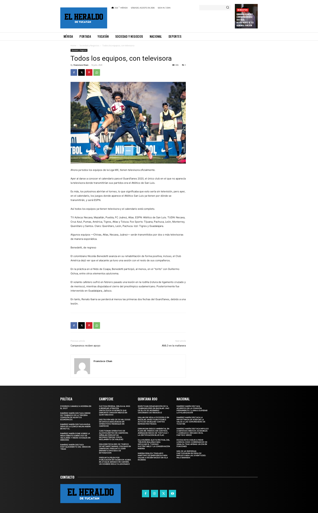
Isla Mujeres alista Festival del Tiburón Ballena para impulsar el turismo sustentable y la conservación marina (154, 444)
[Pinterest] (89, 72)
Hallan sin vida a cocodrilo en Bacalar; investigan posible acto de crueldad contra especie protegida (153, 420)
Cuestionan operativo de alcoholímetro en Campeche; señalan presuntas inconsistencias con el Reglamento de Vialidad (113, 435)
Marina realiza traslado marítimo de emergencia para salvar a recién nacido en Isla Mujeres (153, 456)
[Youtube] (172, 493)
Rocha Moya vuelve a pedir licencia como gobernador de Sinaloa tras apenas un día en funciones (192, 443)
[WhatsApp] (96, 72)
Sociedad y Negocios (89, 45)
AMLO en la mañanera (174, 345)
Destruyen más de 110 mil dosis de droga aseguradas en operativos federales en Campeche (114, 423)
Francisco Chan (81, 65)
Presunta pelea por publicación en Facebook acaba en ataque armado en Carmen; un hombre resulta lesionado (115, 461)
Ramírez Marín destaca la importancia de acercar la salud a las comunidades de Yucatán (191, 420)
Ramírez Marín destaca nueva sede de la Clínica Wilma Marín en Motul (75, 426)
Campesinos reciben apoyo (85, 345)
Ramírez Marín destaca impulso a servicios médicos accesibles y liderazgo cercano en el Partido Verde (193, 432)
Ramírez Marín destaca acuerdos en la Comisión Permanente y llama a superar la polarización (192, 409)
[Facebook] (74, 72)
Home (73, 45)
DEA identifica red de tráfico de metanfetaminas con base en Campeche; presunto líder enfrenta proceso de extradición (115, 448)
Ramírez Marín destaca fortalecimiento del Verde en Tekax (75, 447)
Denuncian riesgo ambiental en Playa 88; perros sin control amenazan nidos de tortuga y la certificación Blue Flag (153, 432)
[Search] (227, 7)
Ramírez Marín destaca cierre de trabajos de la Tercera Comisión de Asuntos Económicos (75, 416)
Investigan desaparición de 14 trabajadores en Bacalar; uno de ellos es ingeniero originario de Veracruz (153, 409)
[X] (81, 72)
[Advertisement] (171, 20)
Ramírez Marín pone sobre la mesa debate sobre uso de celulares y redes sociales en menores (75, 436)
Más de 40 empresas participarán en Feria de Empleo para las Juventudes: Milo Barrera (191, 454)
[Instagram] (154, 493)
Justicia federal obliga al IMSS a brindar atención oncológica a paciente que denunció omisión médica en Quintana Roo (114, 410)
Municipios (243, 9)
